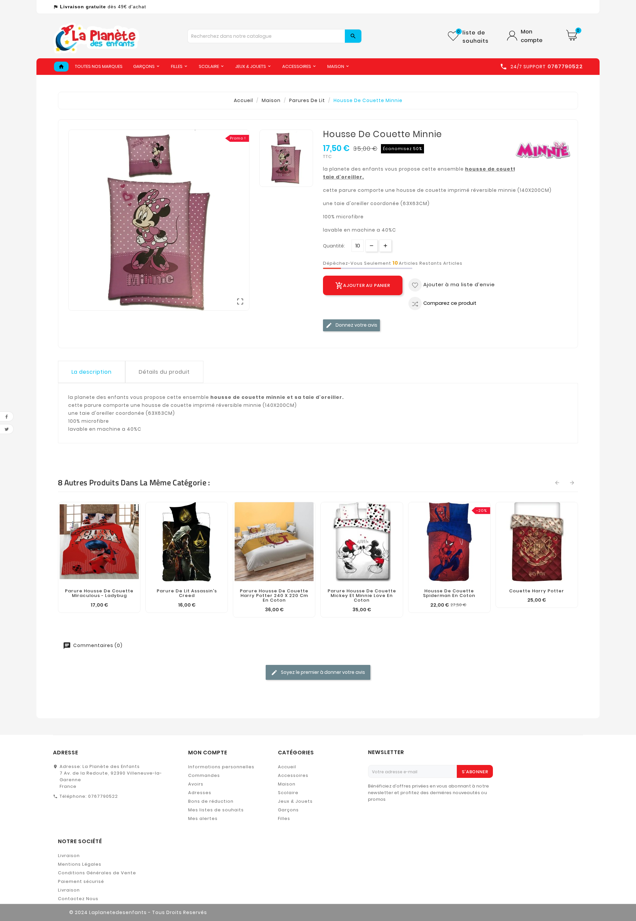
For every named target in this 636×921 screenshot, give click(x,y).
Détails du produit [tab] (164, 372)
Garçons (288, 810)
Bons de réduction (211, 801)
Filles (284, 818)
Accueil (287, 767)
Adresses (199, 792)
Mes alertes (203, 818)
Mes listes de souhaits (216, 810)
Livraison (69, 855)
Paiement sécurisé (81, 881)
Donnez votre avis (356, 324)
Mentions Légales (79, 864)
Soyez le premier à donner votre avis (322, 672)
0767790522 (103, 796)
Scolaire (288, 792)
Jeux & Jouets (295, 801)
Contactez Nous (78, 898)
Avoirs (195, 784)
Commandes (204, 775)
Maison (286, 784)
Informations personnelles (221, 767)
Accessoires (293, 775)
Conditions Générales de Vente (97, 873)
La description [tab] (92, 372)
